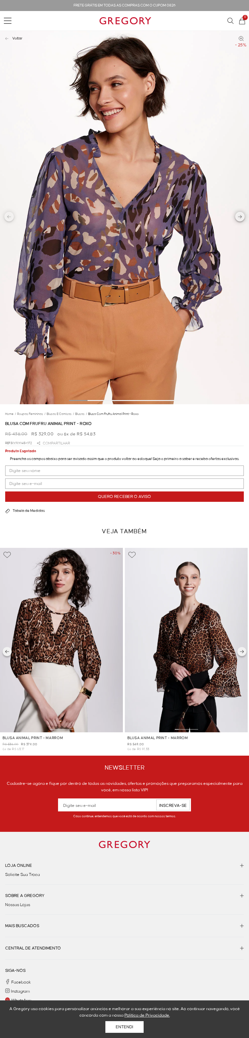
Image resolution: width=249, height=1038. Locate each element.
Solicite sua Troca (22, 874)
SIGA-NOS (15, 970)
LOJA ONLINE (18, 865)
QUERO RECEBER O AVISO (124, 496)
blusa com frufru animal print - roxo (113, 414)
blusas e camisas (60, 414)
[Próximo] (241, 651)
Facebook (21, 982)
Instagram (20, 991)
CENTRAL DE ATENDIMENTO (33, 948)
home (10, 414)
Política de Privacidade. (147, 1015)
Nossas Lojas (17, 904)
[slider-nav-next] (240, 217)
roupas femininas (31, 414)
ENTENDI (124, 1027)
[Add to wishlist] (7, 555)
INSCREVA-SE (173, 805)
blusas (81, 414)
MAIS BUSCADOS (22, 926)
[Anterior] (7, 651)
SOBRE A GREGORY (24, 895)
